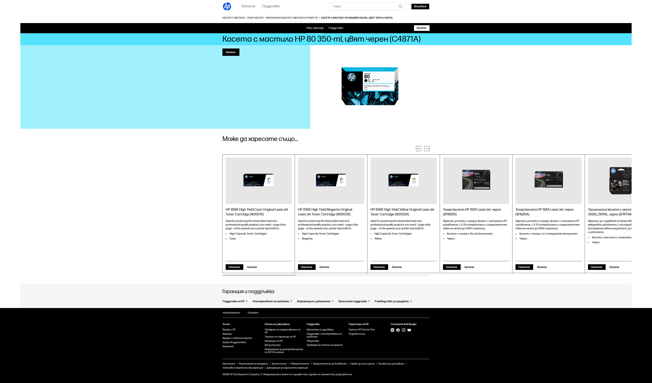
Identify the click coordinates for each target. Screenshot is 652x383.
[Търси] (401, 6)
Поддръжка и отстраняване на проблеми (324, 335)
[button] (418, 148)
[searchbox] (363, 6)
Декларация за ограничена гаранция (287, 367)
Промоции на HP (274, 341)
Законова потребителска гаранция (243, 367)
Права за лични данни (363, 363)
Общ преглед (315, 28)
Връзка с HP (229, 329)
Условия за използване (391, 363)
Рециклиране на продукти (253, 363)
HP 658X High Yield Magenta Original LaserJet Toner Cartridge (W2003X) (325, 212)
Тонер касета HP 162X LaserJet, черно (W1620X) (472, 212)
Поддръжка (336, 28)
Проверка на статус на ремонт (325, 345)
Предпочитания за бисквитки (330, 363)
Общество (313, 341)
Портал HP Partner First (362, 329)
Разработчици (357, 333)
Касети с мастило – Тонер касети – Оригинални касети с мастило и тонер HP (270, 18)
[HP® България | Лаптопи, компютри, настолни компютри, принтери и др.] (227, 6)
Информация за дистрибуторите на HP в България (284, 351)
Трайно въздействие (234, 342)
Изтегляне (229, 363)
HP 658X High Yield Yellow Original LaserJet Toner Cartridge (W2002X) (402, 212)
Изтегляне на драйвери (320, 329)
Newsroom (228, 346)
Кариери (227, 333)
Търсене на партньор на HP (280, 336)
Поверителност (300, 363)
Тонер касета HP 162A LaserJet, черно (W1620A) (544, 212)
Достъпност (279, 363)
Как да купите (273, 345)
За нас (226, 324)
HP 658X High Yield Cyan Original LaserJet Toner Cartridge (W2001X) (257, 212)
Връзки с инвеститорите (237, 338)
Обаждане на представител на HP (282, 331)
